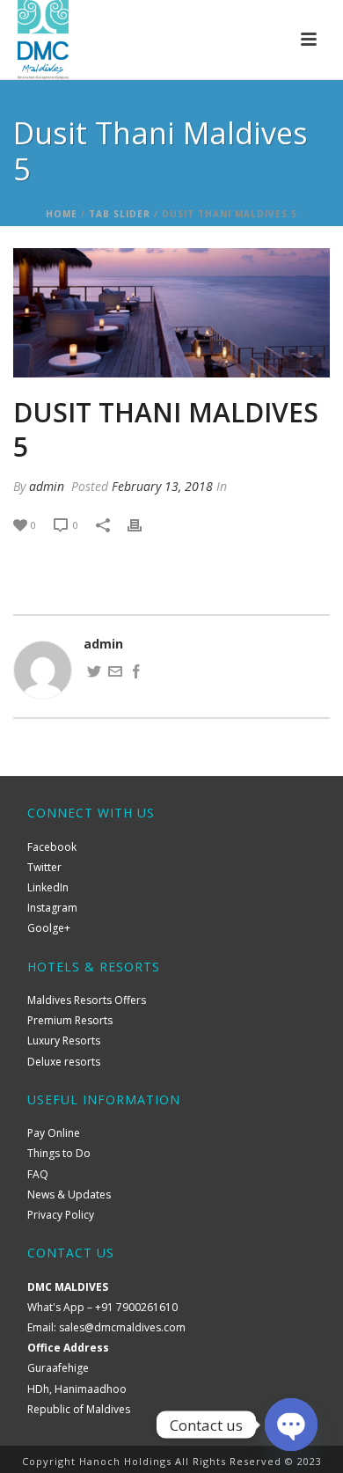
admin (46, 486)
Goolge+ (48, 927)
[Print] (143, 524)
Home (61, 214)
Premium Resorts (70, 1020)
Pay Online (53, 1132)
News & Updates (69, 1194)
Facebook (52, 846)
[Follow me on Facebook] (136, 673)
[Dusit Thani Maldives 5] (171, 312)
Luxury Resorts (63, 1040)
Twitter (44, 867)
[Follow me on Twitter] (94, 673)
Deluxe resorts (63, 1061)
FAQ (37, 1174)
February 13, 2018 (162, 486)
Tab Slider (119, 214)
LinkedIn (48, 887)
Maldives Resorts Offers (86, 1000)
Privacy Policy (60, 1214)
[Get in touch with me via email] (115, 673)
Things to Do (59, 1153)
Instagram (52, 907)
